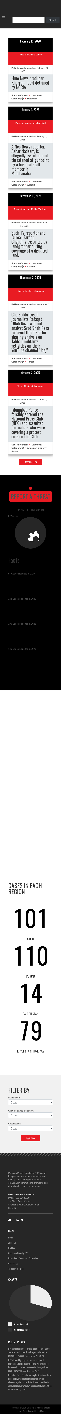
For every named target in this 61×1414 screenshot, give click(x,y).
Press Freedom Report (30, 510)
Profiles (11, 1247)
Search (52, 20)
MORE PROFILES (30, 462)
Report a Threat (30, 496)
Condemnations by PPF (18, 1253)
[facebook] (10, 1219)
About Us (12, 1242)
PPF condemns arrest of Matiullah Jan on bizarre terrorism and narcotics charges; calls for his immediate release (29, 1352)
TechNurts (41, 1410)
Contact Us (13, 1263)
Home (10, 1237)
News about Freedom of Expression (23, 1258)
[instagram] (23, 1219)
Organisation (14, 1123)
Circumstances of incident (20, 1110)
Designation (14, 1097)
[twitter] (17, 1219)
